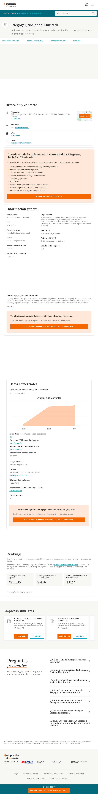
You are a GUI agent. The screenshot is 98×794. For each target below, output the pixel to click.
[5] (22, 34)
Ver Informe (21, 636)
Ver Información (15, 443)
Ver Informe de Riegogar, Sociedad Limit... (49, 791)
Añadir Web (15, 135)
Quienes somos (40, 762)
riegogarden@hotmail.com (21, 143)
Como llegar (15, 118)
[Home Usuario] (87, 5)
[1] (12, 34)
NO (10, 437)
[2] (15, 34)
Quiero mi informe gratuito (49, 196)
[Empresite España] (11, 5)
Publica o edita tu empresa (79, 762)
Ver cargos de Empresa (18, 475)
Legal (16, 774)
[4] (20, 34)
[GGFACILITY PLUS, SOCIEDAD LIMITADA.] (9, 621)
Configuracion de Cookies (53, 774)
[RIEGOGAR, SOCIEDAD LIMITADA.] (52, 621)
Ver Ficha (37, 636)
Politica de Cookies (30, 774)
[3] (17, 34)
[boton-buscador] (93, 13)
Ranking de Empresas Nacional (66, 565)
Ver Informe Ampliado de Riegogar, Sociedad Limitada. (49, 326)
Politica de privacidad (75, 774)
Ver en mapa (85, 116)
